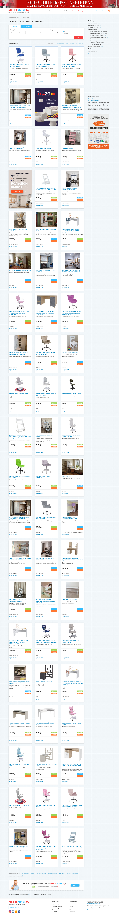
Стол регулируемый (41, 873)
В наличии (61, 873)
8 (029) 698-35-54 (39, 246)
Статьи (53, 913)
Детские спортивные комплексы (98, 40)
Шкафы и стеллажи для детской (98, 31)
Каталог (51, 11)
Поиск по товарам (56, 908)
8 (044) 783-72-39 (65, 164)
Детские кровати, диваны (96, 35)
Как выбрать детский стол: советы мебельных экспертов (97, 99)
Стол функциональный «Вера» (20, 270)
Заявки (90, 11)
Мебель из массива (93, 49)
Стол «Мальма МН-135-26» (44, 682)
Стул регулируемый (52, 873)
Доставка (66, 33)
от (11, 32)
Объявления (72, 909)
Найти (78, 37)
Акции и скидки (55, 909)
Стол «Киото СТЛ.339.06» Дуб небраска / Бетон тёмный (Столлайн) (45, 313)
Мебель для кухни (93, 21)
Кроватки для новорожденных (98, 37)
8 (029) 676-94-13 (65, 534)
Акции (74, 11)
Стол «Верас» (66, 476)
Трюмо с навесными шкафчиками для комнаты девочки (45, 601)
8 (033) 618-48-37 (13, 287)
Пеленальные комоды (95, 44)
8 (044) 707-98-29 (13, 82)
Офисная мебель (93, 27)
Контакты (72, 913)
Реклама (71, 908)
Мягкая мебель (92, 23)
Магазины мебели (56, 903)
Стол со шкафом (25, 873)
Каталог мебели (55, 901)
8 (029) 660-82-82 (65, 123)
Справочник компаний (57, 906)
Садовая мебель (92, 51)
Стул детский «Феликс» (70, 352)
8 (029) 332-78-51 (13, 452)
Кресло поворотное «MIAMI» (72, 394)
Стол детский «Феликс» (70, 599)
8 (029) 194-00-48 (39, 699)
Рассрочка (66, 31)
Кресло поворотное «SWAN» (19, 394)
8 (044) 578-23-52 (65, 370)
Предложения (73, 911)
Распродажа (82, 11)
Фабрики (67, 11)
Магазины (59, 11)
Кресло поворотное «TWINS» (19, 805)
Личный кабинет (73, 903)
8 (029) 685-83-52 (13, 123)
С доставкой (20, 875)
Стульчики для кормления (96, 42)
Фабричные (75, 873)
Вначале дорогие (80, 43)
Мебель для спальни (94, 46)
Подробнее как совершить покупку (94, 909)
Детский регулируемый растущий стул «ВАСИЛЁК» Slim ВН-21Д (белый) (20, 436)
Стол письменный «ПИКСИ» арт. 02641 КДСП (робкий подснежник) (19, 642)
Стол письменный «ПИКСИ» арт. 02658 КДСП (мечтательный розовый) (72, 683)
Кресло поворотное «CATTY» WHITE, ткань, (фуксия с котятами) (46, 848)
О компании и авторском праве (93, 903)
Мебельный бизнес (100, 11)
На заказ (68, 873)
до (19, 32)
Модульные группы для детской (98, 33)
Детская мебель (16, 17)
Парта (32, 873)
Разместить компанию (14, 907)
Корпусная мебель (93, 25)
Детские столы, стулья (25, 17)
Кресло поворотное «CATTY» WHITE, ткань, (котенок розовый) (19, 313)
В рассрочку (12, 875)
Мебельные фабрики (56, 904)
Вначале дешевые (70, 43)
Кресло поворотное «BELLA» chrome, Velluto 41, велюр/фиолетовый (72, 313)
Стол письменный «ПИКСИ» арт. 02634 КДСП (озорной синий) (71, 231)
